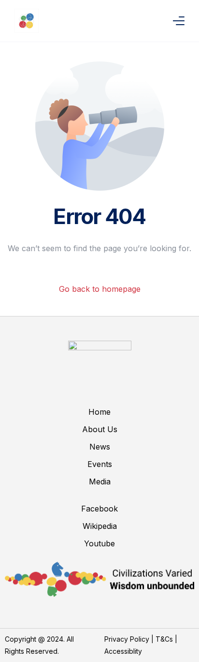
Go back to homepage (100, 289)
